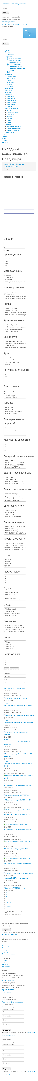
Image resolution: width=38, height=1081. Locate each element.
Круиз (9, 80)
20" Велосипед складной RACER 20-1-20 (17, 785)
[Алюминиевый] (14, 345)
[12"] (14, 576)
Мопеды (7, 52)
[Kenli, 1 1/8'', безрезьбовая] (14, 329)
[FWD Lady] (14, 642)
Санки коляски (9, 132)
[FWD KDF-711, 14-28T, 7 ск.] (14, 545)
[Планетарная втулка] (14, 430)
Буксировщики (9, 54)
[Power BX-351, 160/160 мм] (14, 411)
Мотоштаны (11, 98)
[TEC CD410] (14, 566)
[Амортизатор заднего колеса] (14, 292)
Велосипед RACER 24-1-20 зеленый (16, 878)
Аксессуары (8, 106)
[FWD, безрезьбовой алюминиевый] (14, 343)
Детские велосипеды (14, 64)
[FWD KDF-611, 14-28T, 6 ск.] (14, 543)
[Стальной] (14, 358)
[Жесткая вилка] (14, 294)
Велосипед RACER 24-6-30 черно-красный (18, 705)
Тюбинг (9, 110)
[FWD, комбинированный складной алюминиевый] (14, 348)
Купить (6, 703)
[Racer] (14, 263)
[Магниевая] (14, 280)
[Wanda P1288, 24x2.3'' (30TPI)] (14, 632)
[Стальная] (14, 275)
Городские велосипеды (14, 66)
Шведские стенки (12, 112)
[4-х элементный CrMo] (14, 362)
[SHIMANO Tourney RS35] (14, 516)
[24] (14, 446)
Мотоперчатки (12, 100)
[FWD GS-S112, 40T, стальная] (14, 529)
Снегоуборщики (11, 224)
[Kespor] (14, 261)
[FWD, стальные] (14, 595)
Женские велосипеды (14, 62)
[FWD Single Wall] (14, 611)
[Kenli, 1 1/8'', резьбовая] (14, 325)
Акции (4, 138)
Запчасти (8, 92)
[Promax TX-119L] (14, 407)
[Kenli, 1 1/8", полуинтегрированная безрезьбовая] (14, 327)
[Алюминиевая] (14, 277)
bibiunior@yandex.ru (8, 22)
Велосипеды (9, 56)
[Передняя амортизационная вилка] (14, 296)
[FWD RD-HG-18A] (14, 479)
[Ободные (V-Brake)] (14, 397)
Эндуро (9, 84)
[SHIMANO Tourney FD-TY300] (14, 463)
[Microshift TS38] (14, 512)
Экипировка (8, 94)
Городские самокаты (14, 128)
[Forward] (14, 259)
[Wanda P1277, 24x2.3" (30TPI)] (14, 625)
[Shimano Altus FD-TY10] (14, 467)
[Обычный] (14, 428)
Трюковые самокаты (14, 126)
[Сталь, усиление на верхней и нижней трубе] (14, 282)
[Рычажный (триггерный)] (14, 494)
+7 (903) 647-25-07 (8, 24)
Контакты (5, 142)
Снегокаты (10, 114)
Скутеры (7, 50)
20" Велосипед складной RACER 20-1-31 (17, 815)
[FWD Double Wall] (14, 609)
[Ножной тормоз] (14, 395)
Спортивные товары (11, 108)
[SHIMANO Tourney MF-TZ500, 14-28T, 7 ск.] (14, 547)
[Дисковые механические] (14, 393)
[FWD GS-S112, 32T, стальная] (14, 531)
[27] (14, 444)
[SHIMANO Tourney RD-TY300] (14, 483)
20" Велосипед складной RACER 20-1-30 (17, 800)
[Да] (14, 374)
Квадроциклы (9, 88)
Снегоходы (8, 90)
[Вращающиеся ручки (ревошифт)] (14, 496)
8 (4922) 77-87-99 (21, 24)
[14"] (14, 578)
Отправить (6, 930)
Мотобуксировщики (13, 195)
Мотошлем (10, 96)
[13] (14, 665)
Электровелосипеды (14, 58)
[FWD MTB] (14, 644)
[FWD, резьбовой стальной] (14, 341)
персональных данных (9, 935)
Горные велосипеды (14, 60)
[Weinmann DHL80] (14, 615)
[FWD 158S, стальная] (14, 310)
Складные (13, 70)
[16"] (14, 580)
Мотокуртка (11, 104)
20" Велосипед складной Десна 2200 (16, 849)
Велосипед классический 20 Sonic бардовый (18, 722)
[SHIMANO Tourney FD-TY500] (14, 465)
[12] (14, 663)
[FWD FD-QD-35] (14, 461)
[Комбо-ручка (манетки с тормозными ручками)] (14, 498)
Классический (11, 76)
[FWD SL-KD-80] (14, 514)
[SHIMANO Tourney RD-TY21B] (14, 481)
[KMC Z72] (14, 562)
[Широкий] (14, 364)
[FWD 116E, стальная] (14, 308)
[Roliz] (14, 265)
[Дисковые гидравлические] (14, 391)
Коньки (9, 118)
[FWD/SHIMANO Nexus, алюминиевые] (14, 599)
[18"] (14, 582)
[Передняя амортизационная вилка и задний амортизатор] (14, 298)
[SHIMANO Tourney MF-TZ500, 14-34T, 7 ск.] (14, 549)
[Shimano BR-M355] (14, 413)
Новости (4, 140)
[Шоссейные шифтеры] (14, 500)
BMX (8, 72)
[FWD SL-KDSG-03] (14, 510)
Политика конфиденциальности (12, 1002)
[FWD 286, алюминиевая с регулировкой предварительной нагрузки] (14, 315)
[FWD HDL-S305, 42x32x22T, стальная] (14, 533)
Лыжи (9, 120)
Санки (9, 122)
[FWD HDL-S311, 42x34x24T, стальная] (14, 527)
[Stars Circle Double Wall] (14, 613)
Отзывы (4, 136)
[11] (14, 658)
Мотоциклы (8, 74)
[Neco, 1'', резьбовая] (14, 331)
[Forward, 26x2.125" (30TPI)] (14, 630)
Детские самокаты (13, 130)
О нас (4, 134)
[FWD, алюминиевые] (14, 593)
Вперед (8, 903)
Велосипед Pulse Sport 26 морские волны (17, 863)
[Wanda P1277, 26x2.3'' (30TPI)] (14, 628)
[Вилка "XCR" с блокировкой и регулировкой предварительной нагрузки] (14, 312)
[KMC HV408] (14, 560)
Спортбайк (10, 82)
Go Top (19, 1079)
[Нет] (14, 376)
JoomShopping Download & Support (12, 914)
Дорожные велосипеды (17, 68)
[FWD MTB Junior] (14, 648)
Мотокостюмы (11, 102)
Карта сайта (6, 966)
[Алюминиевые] (14, 597)
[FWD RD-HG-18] (14, 477)
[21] (14, 448)
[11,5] (14, 661)
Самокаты (8, 124)
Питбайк (10, 86)
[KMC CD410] (14, 564)
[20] (14, 450)
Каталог (4, 48)
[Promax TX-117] (14, 409)
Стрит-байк (10, 78)
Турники (9, 116)
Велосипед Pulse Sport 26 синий (14, 688)
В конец (8, 907)
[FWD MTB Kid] (14, 646)
